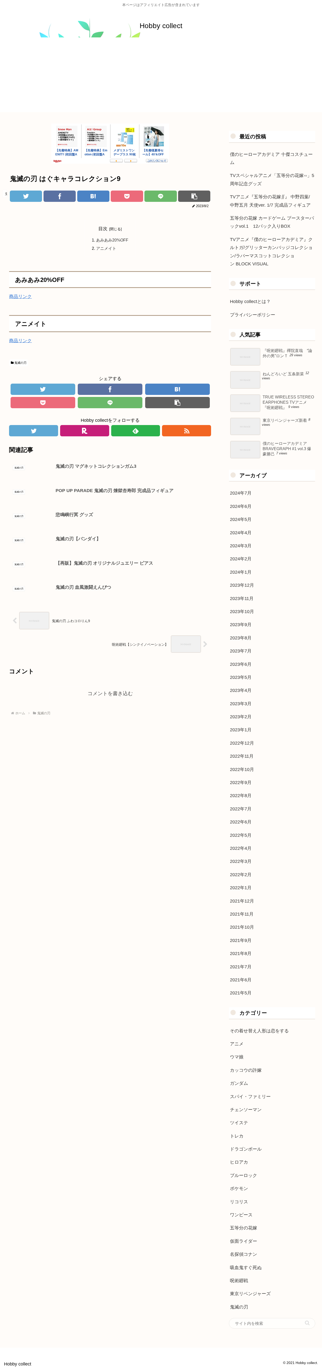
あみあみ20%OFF (112, 240)
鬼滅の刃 (20, 363)
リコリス (239, 1201)
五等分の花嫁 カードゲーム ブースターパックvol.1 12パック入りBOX (272, 222)
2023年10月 (242, 611)
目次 (102, 228)
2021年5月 (241, 992)
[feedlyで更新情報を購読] (135, 430)
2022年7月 (241, 808)
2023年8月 (241, 637)
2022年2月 (241, 874)
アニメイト (106, 248)
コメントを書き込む (110, 693)
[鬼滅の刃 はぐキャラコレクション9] (93, 196)
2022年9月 (241, 782)
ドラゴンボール (246, 1149)
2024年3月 (241, 545)
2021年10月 (242, 927)
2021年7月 (241, 966)
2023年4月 (241, 690)
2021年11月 (242, 914)
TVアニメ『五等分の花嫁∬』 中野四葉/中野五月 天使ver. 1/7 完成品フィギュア (270, 200)
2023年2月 (241, 716)
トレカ (237, 1136)
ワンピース (241, 1214)
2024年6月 (241, 506)
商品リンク (20, 296)
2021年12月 (242, 901)
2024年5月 (241, 519)
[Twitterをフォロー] (33, 430)
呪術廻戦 (239, 1280)
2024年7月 (241, 493)
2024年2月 (241, 558)
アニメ (237, 1043)
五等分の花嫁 (243, 1227)
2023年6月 (241, 664)
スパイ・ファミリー (250, 1096)
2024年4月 (241, 532)
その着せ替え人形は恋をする (259, 1030)
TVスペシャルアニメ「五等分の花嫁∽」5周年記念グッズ (272, 179)
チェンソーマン (246, 1109)
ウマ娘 (237, 1056)
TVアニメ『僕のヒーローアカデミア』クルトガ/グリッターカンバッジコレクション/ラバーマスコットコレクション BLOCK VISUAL (271, 251)
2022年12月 (242, 743)
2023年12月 (242, 585)
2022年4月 (241, 848)
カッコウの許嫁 (246, 1070)
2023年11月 (242, 598)
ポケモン (239, 1188)
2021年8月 (241, 953)
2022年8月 (241, 795)
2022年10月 (242, 769)
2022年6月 (241, 821)
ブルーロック (243, 1175)
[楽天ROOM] (84, 430)
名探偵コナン (243, 1254)
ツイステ (239, 1122)
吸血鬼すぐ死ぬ (246, 1267)
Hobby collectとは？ (250, 301)
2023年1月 (241, 729)
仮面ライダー (243, 1241)
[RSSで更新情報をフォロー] (186, 430)
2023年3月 (241, 703)
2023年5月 (241, 677)
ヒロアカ (239, 1162)
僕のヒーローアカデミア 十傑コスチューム (271, 158)
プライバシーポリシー (252, 314)
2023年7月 (241, 650)
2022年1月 (241, 887)
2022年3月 (241, 861)
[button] (307, 1323)
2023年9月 (241, 624)
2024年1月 (241, 572)
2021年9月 (241, 940)
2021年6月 (241, 979)
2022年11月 (242, 756)
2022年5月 (241, 835)
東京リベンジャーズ (250, 1293)
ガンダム (239, 1083)
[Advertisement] (161, 77)
